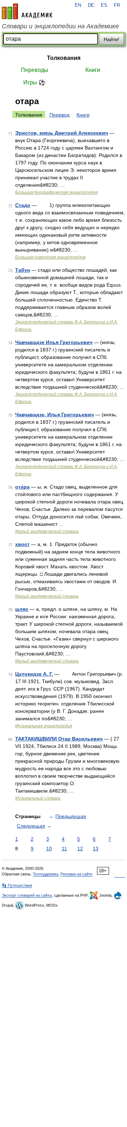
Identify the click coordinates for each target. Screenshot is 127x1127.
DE (91, 5)
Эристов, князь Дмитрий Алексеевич (61, 133)
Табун (22, 270)
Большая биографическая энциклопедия (56, 192)
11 (64, 848)
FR (117, 5)
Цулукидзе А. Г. (34, 674)
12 (80, 848)
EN (78, 5)
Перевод (59, 115)
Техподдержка (45, 874)
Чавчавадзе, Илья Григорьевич (54, 414)
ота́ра (22, 487)
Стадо (22, 205)
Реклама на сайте (76, 874)
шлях (21, 609)
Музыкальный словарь (38, 798)
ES (104, 5)
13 (95, 848)
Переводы (34, 70)
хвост (22, 544)
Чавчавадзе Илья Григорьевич (53, 342)
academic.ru (27, 11)
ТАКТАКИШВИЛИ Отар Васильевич (59, 739)
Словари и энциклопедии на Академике (60, 26)
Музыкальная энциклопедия (43, 725)
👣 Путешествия (17, 885)
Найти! (111, 39)
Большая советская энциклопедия (50, 257)
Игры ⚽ (34, 82)
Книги (92, 70)
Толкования (63, 58)
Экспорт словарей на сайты (27, 895)
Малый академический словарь (47, 531)
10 (49, 848)
